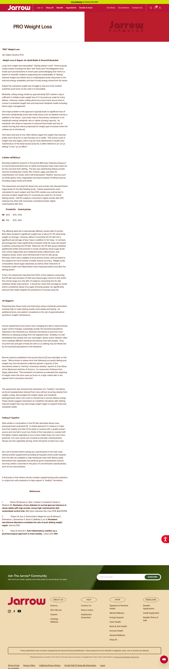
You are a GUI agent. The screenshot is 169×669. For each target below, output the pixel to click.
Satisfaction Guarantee (86, 616)
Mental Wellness (117, 613)
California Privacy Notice (49, 665)
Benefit (60, 8)
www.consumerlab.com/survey (127, 657)
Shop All (50, 8)
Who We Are (56, 610)
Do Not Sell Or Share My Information (80, 665)
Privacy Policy (29, 665)
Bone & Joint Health (118, 626)
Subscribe (152, 577)
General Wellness (117, 635)
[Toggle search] (151, 8)
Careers (53, 614)
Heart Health (115, 622)
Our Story (111, 8)
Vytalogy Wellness (54, 620)
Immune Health (116, 631)
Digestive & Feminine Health (119, 607)
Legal (102, 665)
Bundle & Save (86, 8)
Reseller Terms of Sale (150, 619)
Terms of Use (13, 665)
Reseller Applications (148, 607)
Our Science (123, 8)
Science (54, 605)
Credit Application (151, 613)
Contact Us (137, 8)
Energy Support (117, 617)
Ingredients (71, 8)
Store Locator (87, 610)
